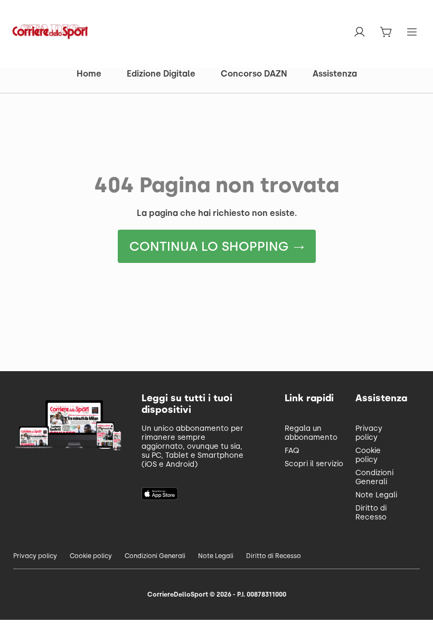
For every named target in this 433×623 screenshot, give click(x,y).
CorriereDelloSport (177, 594)
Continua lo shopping (208, 246)
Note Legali (376, 494)
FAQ (292, 450)
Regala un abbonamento (311, 433)
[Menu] (412, 31)
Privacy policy (368, 433)
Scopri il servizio (314, 463)
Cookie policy (368, 455)
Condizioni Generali (374, 477)
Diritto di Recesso (371, 513)
